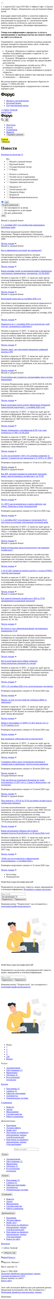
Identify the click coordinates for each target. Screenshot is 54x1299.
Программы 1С (13, 1089)
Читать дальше (8, 243)
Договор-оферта (13, 1128)
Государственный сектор (17, 105)
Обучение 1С (12, 1075)
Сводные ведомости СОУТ (13, 1276)
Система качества (14, 1114)
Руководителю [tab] (12, 877)
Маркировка (11, 1072)
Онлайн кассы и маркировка (22, 177)
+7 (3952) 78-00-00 (9, 110)
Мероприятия (12, 1112)
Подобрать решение (15, 135)
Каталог (4, 1084)
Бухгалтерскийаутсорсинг (13, 1078)
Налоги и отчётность (18, 174)
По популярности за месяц (16, 208)
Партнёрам (11, 1125)
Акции (9, 1109)
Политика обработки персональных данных (20, 1273)
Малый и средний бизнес (17, 101)
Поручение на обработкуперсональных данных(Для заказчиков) (17, 1142)
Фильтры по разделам (12, 154)
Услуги (9, 127)
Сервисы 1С (11, 1091)
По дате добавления (10, 205)
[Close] (2, 2)
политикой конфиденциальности (16, 906)
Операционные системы (17, 1098)
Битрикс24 (14, 195)
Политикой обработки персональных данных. (21, 1292)
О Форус (13, 169)
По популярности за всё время (17, 210)
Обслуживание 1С (14, 1070)
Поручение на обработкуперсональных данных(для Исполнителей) (17, 1134)
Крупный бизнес (13, 103)
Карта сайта (6, 1281)
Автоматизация (13, 1068)
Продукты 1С (15, 187)
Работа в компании (14, 1116)
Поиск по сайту (13, 1239)
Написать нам (9, 1253)
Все (8, 159)
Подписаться (7, 899)
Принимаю (6, 1297)
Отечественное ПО (18, 189)
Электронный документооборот (23, 179)
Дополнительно (8, 1213)
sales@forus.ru (9, 1257)
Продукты (10, 125)
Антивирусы (12, 1096)
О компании (11, 130)
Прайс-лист (11, 1130)
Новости (10, 132)
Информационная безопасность (23, 197)
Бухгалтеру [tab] (11, 874)
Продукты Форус (17, 192)
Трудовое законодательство (21, 182)
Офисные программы (16, 1093)
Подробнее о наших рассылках (37, 889)
